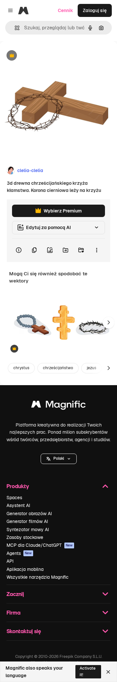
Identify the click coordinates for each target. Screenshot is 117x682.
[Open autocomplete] (14, 27)
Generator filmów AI (27, 521)
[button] (59, 459)
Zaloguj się (95, 10)
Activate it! (88, 671)
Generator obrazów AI (29, 513)
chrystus (21, 367)
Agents (19, 553)
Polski (58, 458)
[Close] (108, 672)
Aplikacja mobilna (25, 569)
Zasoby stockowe (24, 537)
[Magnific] (58, 406)
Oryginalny (44, 56)
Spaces (14, 498)
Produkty (17, 486)
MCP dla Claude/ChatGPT (39, 545)
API (10, 561)
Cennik (65, 10)
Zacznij (15, 593)
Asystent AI (18, 505)
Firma (13, 612)
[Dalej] (108, 322)
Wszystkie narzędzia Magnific (37, 577)
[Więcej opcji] (96, 250)
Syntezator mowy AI (27, 529)
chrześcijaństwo (58, 367)
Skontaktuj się (23, 631)
